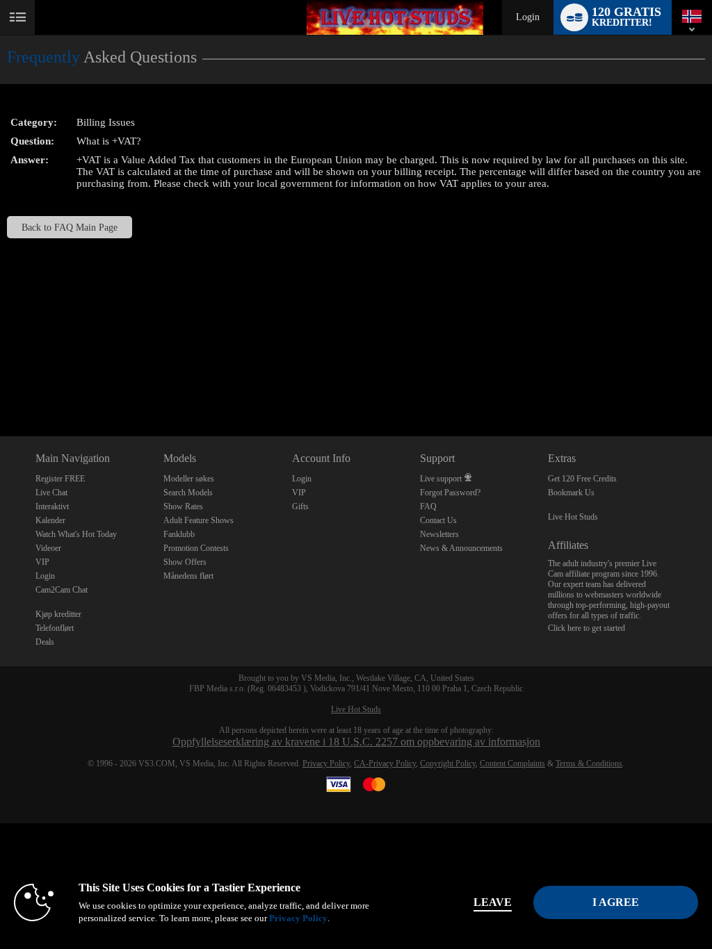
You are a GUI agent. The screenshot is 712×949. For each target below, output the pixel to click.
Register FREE (60, 479)
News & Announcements (461, 548)
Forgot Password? (450, 492)
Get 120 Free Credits (582, 479)
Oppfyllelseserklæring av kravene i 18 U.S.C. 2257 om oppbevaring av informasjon (356, 742)
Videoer (48, 548)
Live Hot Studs (573, 517)
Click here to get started (586, 628)
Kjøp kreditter (58, 614)
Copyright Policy (448, 763)
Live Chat (51, 492)
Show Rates (183, 506)
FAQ (428, 506)
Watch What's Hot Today (76, 534)
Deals (44, 642)
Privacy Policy (326, 763)
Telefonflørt (54, 628)
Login (528, 17)
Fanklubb (179, 534)
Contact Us (438, 520)
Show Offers (185, 562)
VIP (42, 562)
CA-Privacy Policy (385, 763)
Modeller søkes (188, 479)
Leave (493, 902)
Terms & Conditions (589, 763)
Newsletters (439, 534)
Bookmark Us (571, 492)
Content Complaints (512, 763)
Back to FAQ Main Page (70, 227)
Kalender (50, 520)
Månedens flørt (188, 576)
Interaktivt (52, 506)
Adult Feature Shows (198, 520)
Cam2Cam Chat (61, 590)
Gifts (300, 506)
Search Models (188, 492)
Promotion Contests (196, 548)
